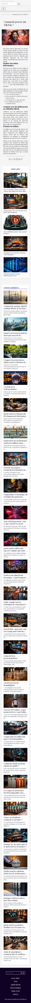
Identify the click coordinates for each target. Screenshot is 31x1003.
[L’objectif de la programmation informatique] (15, 647)
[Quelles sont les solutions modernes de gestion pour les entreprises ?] (15, 862)
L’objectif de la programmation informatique (10, 658)
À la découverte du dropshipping (11, 684)
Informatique (15, 988)
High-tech (15, 991)
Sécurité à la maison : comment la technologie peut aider (15, 469)
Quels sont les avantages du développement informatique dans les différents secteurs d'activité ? (15, 417)
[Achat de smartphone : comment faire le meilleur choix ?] (15, 943)
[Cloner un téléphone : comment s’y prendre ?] (15, 808)
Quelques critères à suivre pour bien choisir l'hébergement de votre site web (15, 901)
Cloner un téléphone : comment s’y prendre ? (13, 818)
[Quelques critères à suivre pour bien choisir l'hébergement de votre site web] (15, 889)
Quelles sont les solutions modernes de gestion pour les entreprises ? (14, 873)
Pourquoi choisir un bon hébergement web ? (12, 275)
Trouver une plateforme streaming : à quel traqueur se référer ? (15, 577)
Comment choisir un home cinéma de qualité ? (14, 764)
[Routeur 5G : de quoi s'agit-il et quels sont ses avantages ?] (15, 835)
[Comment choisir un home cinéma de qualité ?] (15, 754)
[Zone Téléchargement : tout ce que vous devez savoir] (15, 512)
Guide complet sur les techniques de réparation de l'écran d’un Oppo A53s (15, 604)
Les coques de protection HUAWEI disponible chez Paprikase (14, 792)
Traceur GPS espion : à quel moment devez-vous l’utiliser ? (15, 712)
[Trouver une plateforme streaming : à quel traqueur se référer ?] (15, 566)
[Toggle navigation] (3, 8)
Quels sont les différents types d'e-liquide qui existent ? (15, 550)
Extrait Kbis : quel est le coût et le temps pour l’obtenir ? (15, 630)
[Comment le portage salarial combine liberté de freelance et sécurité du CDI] (15, 297)
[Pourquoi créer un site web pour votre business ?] (15, 243)
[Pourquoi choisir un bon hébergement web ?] (15, 264)
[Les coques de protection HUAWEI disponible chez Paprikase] (15, 781)
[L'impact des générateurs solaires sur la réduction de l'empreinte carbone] (15, 351)
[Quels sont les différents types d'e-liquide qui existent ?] (15, 539)
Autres (8, 14)
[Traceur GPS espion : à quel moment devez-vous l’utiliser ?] (15, 700)
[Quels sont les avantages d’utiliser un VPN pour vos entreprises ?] (15, 916)
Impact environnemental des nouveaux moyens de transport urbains (15, 335)
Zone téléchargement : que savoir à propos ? (15, 232)
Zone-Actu (6, 84)
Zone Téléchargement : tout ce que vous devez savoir (15, 522)
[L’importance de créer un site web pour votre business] (15, 201)
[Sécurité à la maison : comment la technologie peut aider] (15, 458)
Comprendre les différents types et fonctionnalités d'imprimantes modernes (14, 738)
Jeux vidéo (15, 978)
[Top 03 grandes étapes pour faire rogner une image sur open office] (15, 180)
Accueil (3, 14)
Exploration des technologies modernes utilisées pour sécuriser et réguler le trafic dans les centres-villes (15, 444)
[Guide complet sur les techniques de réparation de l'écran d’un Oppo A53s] (15, 593)
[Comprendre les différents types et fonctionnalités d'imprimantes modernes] (15, 727)
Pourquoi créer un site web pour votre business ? (15, 253)
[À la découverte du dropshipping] (15, 674)
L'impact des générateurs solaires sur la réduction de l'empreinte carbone (15, 362)
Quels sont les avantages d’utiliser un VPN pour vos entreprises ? (14, 927)
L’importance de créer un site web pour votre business (15, 211)
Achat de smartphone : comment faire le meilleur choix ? (14, 954)
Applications (15, 984)
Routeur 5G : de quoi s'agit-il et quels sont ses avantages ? (15, 845)
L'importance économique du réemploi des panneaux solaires (15, 496)
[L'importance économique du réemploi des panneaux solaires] (15, 485)
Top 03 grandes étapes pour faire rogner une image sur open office (15, 190)
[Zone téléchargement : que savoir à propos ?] (15, 222)
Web (15, 981)
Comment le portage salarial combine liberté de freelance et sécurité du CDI (15, 308)
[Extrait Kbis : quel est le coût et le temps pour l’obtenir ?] (15, 620)
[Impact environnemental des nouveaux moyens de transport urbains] (15, 324)
